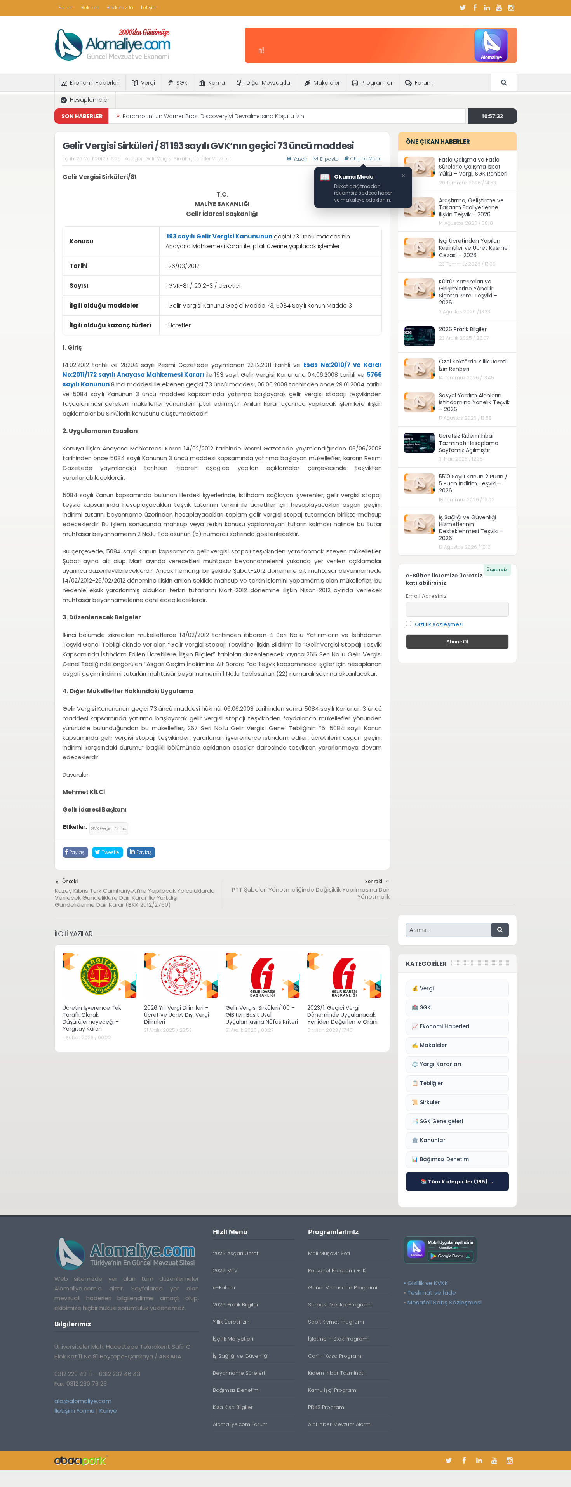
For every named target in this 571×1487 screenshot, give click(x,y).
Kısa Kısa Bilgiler (233, 1407)
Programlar (377, 83)
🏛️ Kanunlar (429, 1140)
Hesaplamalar (90, 100)
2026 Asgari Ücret (235, 1253)
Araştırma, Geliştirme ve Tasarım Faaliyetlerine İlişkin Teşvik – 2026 (471, 207)
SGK (181, 83)
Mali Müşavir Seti (329, 1253)
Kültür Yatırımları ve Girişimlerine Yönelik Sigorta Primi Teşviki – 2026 (468, 292)
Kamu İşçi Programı (332, 1390)
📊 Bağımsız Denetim (440, 1159)
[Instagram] (511, 8)
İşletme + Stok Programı (338, 1339)
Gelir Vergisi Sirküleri (168, 158)
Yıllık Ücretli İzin (231, 1321)
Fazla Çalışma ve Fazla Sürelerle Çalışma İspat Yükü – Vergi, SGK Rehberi (473, 166)
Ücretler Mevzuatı (212, 158)
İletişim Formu (74, 1411)
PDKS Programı (326, 1407)
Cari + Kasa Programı (335, 1356)
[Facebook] (475, 8)
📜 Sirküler (426, 1102)
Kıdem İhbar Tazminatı (336, 1373)
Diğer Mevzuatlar (269, 83)
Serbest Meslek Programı (340, 1304)
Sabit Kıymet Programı (336, 1321)
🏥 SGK (421, 1007)
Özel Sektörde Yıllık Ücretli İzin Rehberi (473, 365)
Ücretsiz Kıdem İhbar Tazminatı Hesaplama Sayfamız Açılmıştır (468, 443)
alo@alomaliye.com (82, 1401)
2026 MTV (225, 1270)
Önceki (70, 881)
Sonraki (373, 881)
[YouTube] (499, 8)
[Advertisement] (457, 787)
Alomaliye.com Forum (240, 1424)
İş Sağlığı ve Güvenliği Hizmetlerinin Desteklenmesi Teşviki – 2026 (471, 528)
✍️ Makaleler (429, 1045)
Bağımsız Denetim (236, 1390)
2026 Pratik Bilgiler (463, 329)
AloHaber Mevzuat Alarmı (340, 1424)
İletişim (149, 7)
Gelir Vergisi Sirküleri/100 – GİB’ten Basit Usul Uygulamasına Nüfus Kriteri (262, 1015)
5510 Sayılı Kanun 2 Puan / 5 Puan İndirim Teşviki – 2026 (473, 483)
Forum (65, 7)
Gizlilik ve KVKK (427, 1283)
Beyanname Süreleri (239, 1373)
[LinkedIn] (487, 8)
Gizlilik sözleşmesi (439, 624)
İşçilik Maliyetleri (233, 1339)
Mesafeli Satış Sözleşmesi (444, 1302)
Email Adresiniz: (427, 596)
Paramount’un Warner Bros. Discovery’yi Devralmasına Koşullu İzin (213, 111)
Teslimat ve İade (431, 1293)
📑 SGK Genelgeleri (437, 1121)
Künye (108, 1411)
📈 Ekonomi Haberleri (440, 1026)
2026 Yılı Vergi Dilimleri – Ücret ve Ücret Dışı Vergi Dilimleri (176, 1015)
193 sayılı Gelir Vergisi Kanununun (219, 236)
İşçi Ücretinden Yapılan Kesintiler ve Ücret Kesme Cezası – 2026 (473, 248)
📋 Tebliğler (427, 1083)
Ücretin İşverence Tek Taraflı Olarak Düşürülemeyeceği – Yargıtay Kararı (92, 1018)
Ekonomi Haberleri (95, 83)
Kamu (217, 83)
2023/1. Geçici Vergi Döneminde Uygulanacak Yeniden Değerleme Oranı (342, 1015)
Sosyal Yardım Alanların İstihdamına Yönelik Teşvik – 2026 (474, 402)
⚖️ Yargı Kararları (436, 1064)
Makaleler (326, 83)
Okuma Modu (366, 159)
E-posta (329, 159)
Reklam (90, 7)
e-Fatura (224, 1287)
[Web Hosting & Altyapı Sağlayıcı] (81, 1460)
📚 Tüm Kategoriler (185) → (457, 1181)
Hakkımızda (119, 7)
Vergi (148, 83)
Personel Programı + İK (337, 1270)
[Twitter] (463, 8)
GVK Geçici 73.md (109, 828)
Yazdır (300, 159)
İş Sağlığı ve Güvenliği (240, 1356)
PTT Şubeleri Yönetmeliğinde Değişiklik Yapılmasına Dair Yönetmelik (311, 893)
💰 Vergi (423, 988)
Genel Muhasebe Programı (342, 1287)
